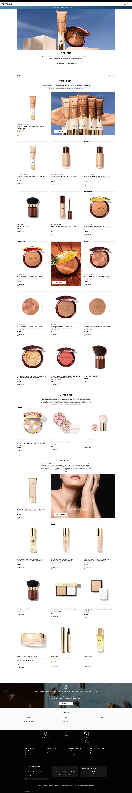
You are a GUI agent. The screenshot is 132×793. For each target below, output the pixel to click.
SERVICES (65, 721)
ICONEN (103, 717)
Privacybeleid (51, 785)
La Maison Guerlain (94, 761)
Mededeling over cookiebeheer (62, 785)
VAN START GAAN (60, 514)
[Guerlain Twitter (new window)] (38, 771)
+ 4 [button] (60, 611)
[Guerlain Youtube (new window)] (25, 771)
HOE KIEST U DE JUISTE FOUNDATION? (66, 63)
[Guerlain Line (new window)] (28, 771)
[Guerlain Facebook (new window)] (36, 771)
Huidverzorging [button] (29, 4)
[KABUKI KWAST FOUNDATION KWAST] (32, 206)
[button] (129, 1)
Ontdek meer (86, 742)
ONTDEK (61, 131)
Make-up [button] (21, 4)
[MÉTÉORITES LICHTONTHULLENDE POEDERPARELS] (66, 422)
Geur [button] (16, 4)
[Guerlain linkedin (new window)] (41, 771)
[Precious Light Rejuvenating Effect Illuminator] (66, 639)
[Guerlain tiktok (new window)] (33, 771)
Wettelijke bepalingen (43, 785)
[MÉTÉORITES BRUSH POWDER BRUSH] (99, 422)
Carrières (71, 752)
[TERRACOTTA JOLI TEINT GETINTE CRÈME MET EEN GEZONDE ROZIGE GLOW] (32, 156)
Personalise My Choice (74, 785)
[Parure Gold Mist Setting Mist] (99, 639)
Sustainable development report (75, 754)
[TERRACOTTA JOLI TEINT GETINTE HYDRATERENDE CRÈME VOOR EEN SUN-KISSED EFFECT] (32, 107)
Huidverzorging (93, 754)
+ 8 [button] (60, 562)
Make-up (19, 681)
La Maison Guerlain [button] (56, 4)
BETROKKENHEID (66, 703)
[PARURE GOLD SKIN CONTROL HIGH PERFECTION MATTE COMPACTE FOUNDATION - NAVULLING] (99, 589)
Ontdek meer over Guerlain (74, 750)
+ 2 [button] (60, 379)
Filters (19, 75)
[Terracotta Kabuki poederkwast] (99, 356)
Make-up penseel (29, 721)
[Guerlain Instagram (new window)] (31, 771)
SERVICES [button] (41, 4)
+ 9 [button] (93, 562)
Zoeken (73, 771)
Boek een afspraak (51, 752)
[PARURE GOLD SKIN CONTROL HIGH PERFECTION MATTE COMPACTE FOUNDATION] (66, 589)
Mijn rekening (28, 750)
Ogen (66, 717)
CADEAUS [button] (47, 4)
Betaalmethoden (29, 754)
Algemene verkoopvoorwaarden (87, 785)
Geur (91, 750)
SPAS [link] (36, 4)
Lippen (29, 717)
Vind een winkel (50, 750)
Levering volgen (28, 752)
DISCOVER (59, 282)
